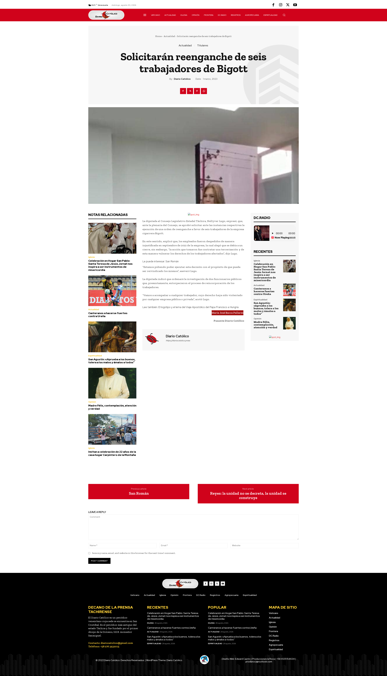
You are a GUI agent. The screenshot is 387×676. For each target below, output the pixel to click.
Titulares (202, 45)
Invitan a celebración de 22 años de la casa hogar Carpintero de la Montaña (112, 453)
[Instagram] (280, 5)
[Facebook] (273, 5)
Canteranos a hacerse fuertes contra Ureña (107, 315)
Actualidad (169, 36)
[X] (287, 5)
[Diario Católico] (154, 339)
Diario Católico (182, 79)
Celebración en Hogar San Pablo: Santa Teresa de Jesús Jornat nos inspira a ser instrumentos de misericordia (110, 265)
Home (158, 36)
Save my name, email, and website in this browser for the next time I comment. (134, 553)
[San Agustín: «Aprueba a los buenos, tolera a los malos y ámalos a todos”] (112, 336)
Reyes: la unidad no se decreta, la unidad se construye (248, 495)
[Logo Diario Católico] (112, 15)
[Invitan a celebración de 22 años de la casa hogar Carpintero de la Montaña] (112, 429)
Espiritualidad (95, 356)
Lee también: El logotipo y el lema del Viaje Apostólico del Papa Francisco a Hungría (190, 307)
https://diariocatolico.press (178, 340)
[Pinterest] (197, 91)
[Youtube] (295, 5)
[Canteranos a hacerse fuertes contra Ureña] (112, 290)
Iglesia (91, 257)
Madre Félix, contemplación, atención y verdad (112, 407)
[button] (284, 15)
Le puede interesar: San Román (160, 261)
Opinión (92, 402)
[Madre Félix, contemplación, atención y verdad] (112, 383)
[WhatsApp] (204, 91)
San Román (139, 493)
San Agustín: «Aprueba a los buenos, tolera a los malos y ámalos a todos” (111, 361)
